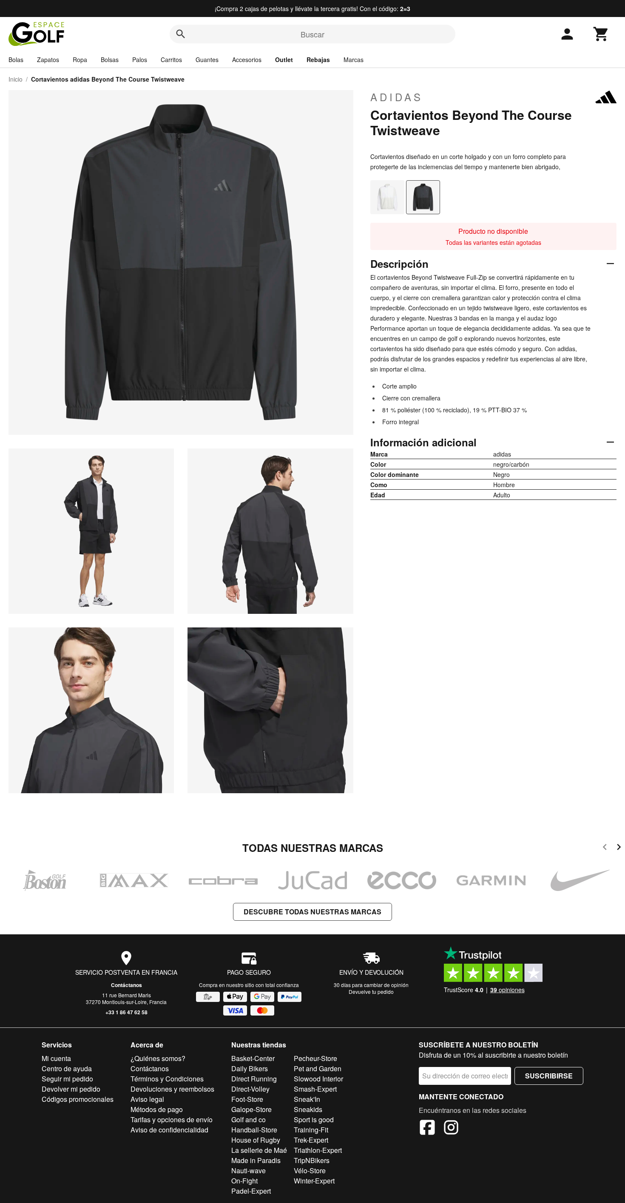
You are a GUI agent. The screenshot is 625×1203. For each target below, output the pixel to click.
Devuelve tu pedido (371, 991)
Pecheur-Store (315, 1058)
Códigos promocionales (78, 1099)
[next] (619, 848)
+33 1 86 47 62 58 (126, 1012)
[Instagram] (451, 1128)
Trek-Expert (311, 1140)
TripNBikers (312, 1160)
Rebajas (318, 59)
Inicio (16, 79)
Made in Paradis (256, 1160)
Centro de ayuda (67, 1068)
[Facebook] (427, 1128)
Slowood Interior (318, 1079)
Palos (139, 59)
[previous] (605, 848)
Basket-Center (253, 1058)
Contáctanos (126, 985)
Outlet (284, 59)
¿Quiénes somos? (158, 1058)
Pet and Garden (317, 1068)
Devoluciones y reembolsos (172, 1089)
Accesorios (246, 59)
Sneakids (308, 1109)
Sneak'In (307, 1099)
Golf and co (248, 1119)
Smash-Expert (315, 1089)
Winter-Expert (314, 1181)
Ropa (80, 59)
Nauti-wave (248, 1170)
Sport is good (314, 1119)
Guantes (207, 59)
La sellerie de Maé (259, 1150)
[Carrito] (601, 34)
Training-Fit (311, 1130)
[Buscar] (181, 34)
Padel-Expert (251, 1191)
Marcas (354, 59)
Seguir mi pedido (67, 1079)
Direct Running (254, 1079)
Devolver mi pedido (71, 1089)
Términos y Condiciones (167, 1079)
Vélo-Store (310, 1170)
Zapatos (48, 59)
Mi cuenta (56, 1058)
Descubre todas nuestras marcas (312, 911)
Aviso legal (147, 1099)
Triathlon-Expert (318, 1150)
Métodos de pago (157, 1109)
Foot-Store (247, 1099)
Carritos (171, 59)
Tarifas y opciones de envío (172, 1119)
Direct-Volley (250, 1089)
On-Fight (244, 1181)
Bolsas (110, 59)
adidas (396, 97)
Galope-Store (251, 1109)
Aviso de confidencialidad (169, 1130)
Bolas (16, 59)
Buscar (312, 34)
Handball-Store (254, 1130)
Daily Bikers (249, 1068)
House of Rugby (255, 1140)
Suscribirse (549, 1076)
